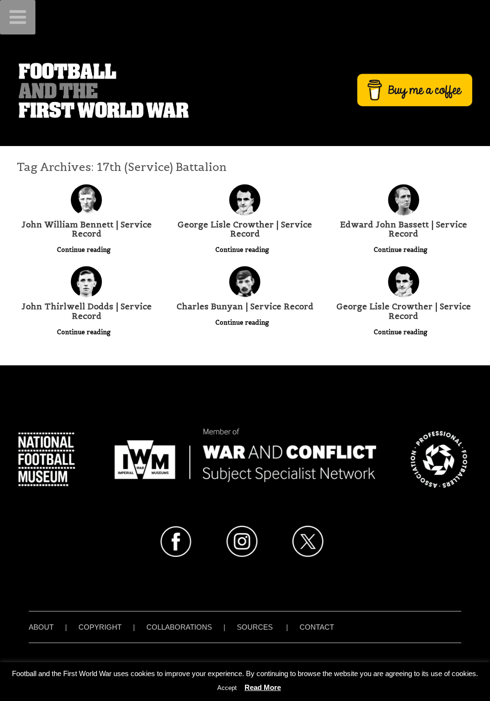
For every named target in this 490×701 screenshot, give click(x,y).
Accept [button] (227, 687)
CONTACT (317, 627)
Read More (263, 687)
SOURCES (255, 627)
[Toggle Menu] (17, 17)
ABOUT (41, 627)
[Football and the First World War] (245, 90)
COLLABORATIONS (179, 627)
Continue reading (84, 250)
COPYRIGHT (100, 627)
